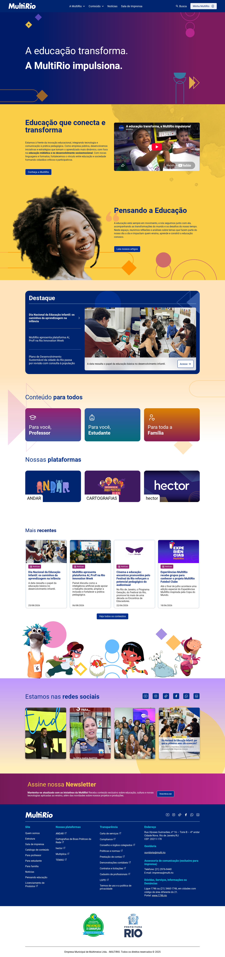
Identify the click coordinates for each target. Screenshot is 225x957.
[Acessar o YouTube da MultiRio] (167, 815)
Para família (32, 866)
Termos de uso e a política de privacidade (115, 887)
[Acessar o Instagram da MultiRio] (174, 815)
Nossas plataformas (68, 827)
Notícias (112, 6)
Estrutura (30, 838)
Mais (40, 530)
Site (27, 827)
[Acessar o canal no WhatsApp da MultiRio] (192, 815)
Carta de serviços (109, 833)
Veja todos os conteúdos (112, 616)
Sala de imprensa (34, 844)
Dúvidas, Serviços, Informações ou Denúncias (165, 881)
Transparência (109, 827)
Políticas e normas (110, 851)
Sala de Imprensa (131, 6)
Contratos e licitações (112, 868)
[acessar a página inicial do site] (22, 6)
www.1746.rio (159, 895)
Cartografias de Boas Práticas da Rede (73, 841)
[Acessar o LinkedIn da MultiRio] (198, 815)
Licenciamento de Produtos (34, 884)
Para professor (33, 855)
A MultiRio (75, 6)
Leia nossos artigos (127, 249)
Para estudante (33, 860)
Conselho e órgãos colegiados (116, 845)
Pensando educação (36, 877)
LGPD (103, 880)
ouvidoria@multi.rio (154, 852)
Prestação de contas (111, 856)
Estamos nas (62, 696)
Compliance (106, 839)
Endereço (150, 827)
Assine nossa (62, 784)
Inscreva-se (165, 793)
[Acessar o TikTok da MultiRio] (180, 815)
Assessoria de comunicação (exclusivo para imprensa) (171, 862)
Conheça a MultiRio (38, 172)
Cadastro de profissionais (114, 874)
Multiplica (61, 854)
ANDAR (60, 833)
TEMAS (60, 859)
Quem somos (32, 833)
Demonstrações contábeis (114, 862)
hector (59, 848)
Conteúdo (95, 6)
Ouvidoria (150, 846)
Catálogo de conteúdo (37, 849)
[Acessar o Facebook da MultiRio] (186, 815)
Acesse (184, 364)
